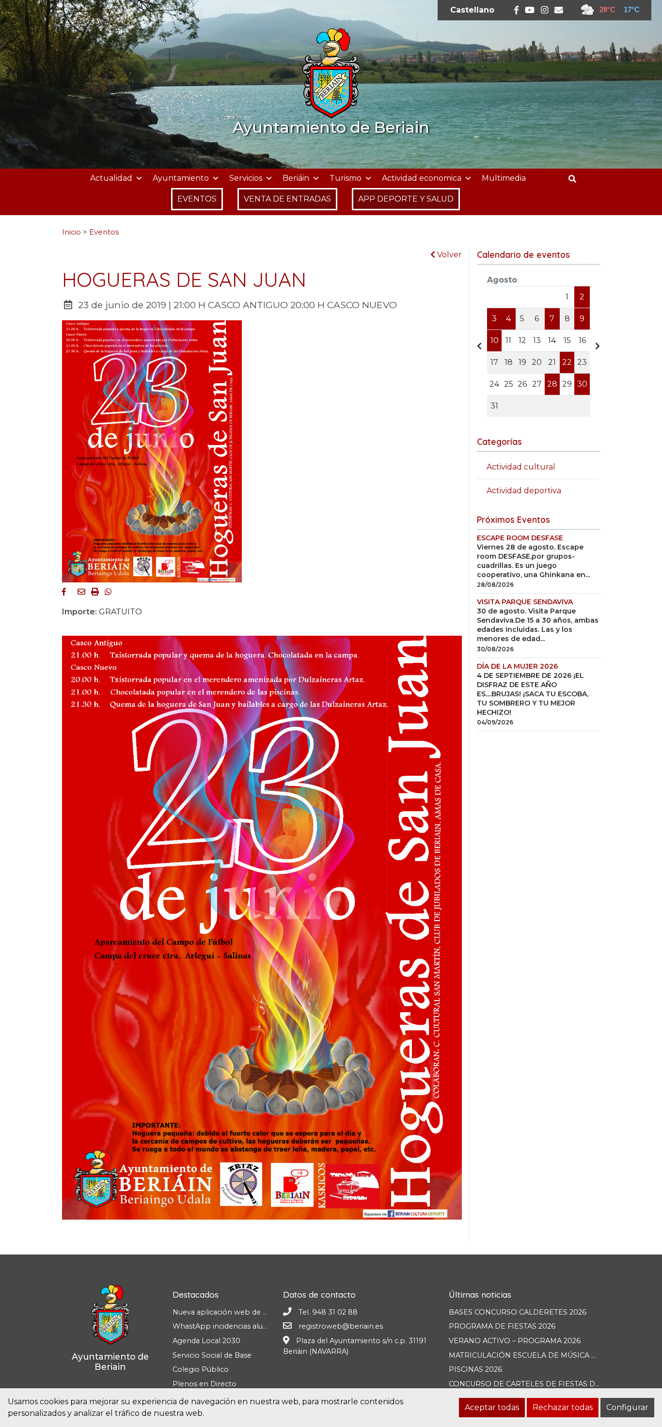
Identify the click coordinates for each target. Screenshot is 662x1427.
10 (494, 340)
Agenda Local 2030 (206, 1340)
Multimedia (504, 178)
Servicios (245, 178)
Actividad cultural (521, 466)
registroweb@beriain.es (341, 1326)
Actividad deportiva (524, 490)
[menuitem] (472, 10)
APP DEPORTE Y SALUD (406, 199)
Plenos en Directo (204, 1384)
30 (582, 384)
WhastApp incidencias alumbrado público (246, 1326)
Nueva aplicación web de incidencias (236, 1312)
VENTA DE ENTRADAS (287, 199)
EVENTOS (197, 199)
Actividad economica (421, 178)
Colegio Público (201, 1369)
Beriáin (296, 178)
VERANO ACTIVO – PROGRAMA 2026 (515, 1340)
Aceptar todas (492, 1407)
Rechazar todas (563, 1407)
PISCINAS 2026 (475, 1369)
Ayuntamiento (181, 178)
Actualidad (111, 178)
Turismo (346, 178)
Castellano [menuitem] (472, 10)
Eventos (104, 232)
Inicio (71, 232)
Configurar (627, 1407)
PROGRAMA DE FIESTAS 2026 (502, 1326)
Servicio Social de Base (212, 1355)
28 (552, 384)
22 (567, 362)
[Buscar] (575, 179)
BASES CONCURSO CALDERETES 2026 (517, 1312)
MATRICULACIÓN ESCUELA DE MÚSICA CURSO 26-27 (544, 1355)
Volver (448, 254)
